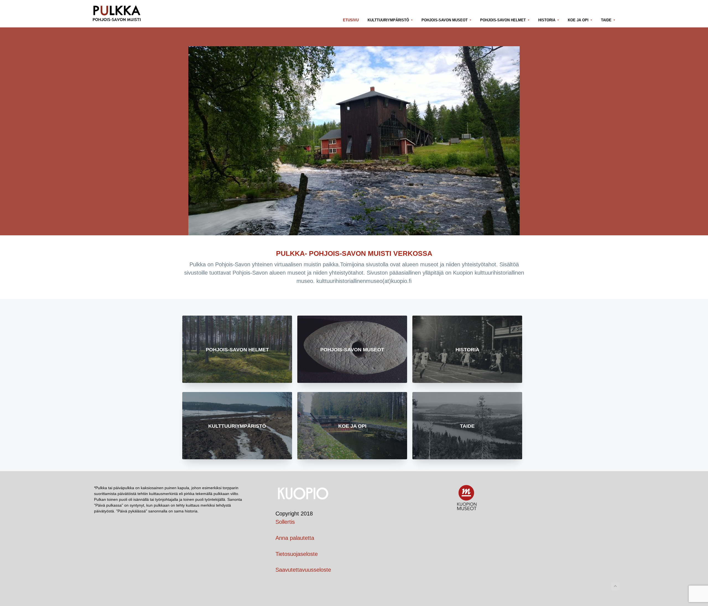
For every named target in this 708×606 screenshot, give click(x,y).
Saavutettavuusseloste (303, 570)
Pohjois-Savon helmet (237, 349)
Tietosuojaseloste (296, 554)
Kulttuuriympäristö (237, 426)
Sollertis (285, 522)
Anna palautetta (294, 538)
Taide (467, 426)
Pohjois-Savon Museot (352, 349)
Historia (467, 349)
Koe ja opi (352, 426)
